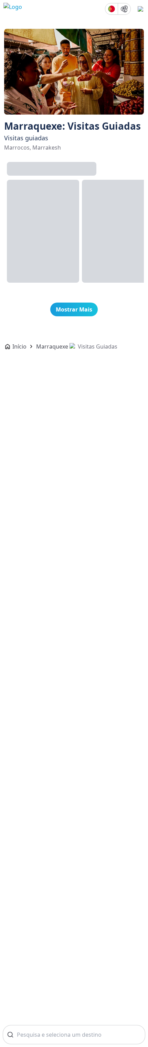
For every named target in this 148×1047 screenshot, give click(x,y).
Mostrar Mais (74, 309)
